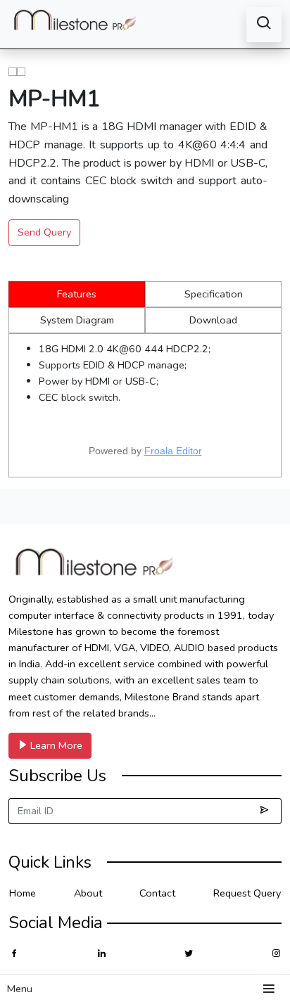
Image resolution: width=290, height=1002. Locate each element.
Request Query (247, 893)
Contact (157, 893)
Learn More (54, 745)
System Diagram (77, 320)
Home (22, 893)
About (88, 893)
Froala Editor (173, 450)
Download (213, 320)
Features (76, 294)
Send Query (44, 232)
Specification (213, 294)
